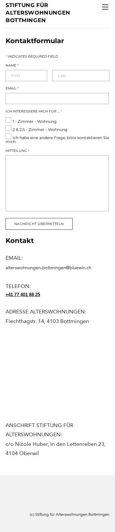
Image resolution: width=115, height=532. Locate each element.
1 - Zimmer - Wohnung (35, 121)
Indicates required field (32, 56)
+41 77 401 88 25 (23, 294)
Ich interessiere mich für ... (34, 111)
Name (12, 65)
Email (12, 88)
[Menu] (105, 7)
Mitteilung (17, 151)
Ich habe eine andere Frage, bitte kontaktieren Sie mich (57, 139)
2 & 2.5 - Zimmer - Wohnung (40, 129)
